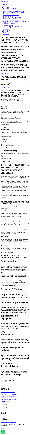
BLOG (4, 32)
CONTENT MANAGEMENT (17, 20)
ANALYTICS (6, 22)
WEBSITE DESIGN (8, 26)
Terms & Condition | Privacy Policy (8, 422)
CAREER (5, 31)
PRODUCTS (6, 29)
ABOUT (5, 6)
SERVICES (6, 7)
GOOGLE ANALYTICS (9, 23)
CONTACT (6, 34)
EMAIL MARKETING (23, 21)
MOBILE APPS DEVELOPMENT (11, 15)
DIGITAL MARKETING (9, 16)
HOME (5, 4)
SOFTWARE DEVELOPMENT (10, 8)
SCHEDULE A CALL (6, 87)
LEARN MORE (4, 73)
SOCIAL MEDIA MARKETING (8, 396)
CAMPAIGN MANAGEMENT (10, 21)
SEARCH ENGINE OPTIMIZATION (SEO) (13, 18)
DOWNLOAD (6, 30)
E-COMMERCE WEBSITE (19, 26)
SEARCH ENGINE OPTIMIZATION (9, 399)
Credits (2, 428)
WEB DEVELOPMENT (9, 25)
